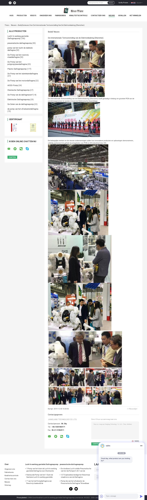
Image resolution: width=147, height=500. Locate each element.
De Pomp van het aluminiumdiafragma (22, 74)
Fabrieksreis (60, 15)
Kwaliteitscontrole (78, 15)
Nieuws (112, 15)
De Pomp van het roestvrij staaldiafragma (17, 56)
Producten (22, 15)
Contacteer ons (98, 15)
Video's (33, 15)
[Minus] (141, 445)
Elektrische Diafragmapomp (18, 99)
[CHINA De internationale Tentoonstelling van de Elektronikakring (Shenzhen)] (76, 68)
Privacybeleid (22, 498)
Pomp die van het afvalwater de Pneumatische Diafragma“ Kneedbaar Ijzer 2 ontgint (75, 482)
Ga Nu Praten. (124, 3)
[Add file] (101, 496)
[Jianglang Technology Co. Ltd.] (73, 10)
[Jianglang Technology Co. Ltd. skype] (29, 149)
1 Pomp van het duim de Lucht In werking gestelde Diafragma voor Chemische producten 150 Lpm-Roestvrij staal (41, 470)
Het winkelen (135, 15)
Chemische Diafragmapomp (18, 90)
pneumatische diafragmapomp (19, 43)
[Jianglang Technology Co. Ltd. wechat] (22, 149)
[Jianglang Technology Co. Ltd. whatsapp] (16, 149)
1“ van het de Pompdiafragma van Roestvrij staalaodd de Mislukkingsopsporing (39, 482)
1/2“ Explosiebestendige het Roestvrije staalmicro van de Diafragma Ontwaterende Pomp (75, 476)
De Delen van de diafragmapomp (20, 104)
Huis (11, 15)
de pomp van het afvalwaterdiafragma (22, 109)
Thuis (7, 25)
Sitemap (8, 485)
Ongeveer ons (46, 15)
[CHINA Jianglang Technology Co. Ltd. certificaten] (14, 127)
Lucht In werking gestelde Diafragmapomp (18, 37)
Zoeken (111, 3)
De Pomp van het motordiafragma (21, 81)
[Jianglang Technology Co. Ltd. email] (10, 149)
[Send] (141, 496)
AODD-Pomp (12, 85)
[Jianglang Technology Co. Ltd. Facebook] (10, 2)
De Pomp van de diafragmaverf (20, 95)
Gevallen (122, 15)
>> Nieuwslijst (132, 409)
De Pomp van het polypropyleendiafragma (17, 63)
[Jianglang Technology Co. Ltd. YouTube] (15, 2)
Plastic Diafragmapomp (17, 69)
